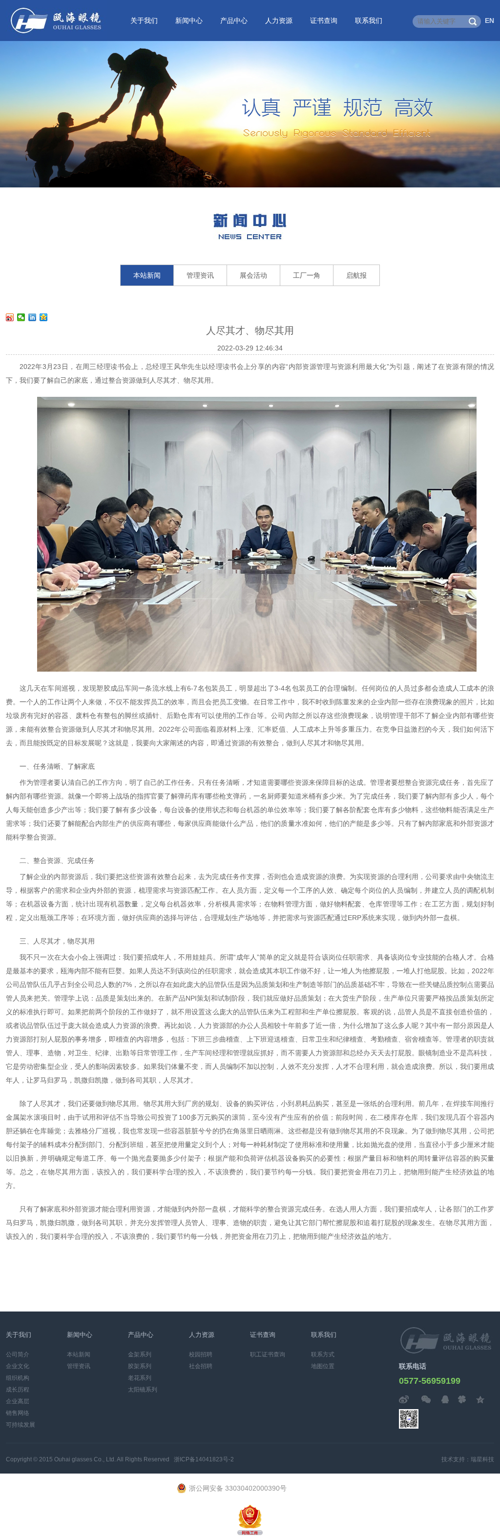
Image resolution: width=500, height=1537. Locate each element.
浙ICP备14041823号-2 (204, 1459)
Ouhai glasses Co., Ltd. (85, 1459)
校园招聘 (200, 1354)
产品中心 (234, 20)
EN (489, 20)
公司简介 (17, 1354)
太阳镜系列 (142, 1389)
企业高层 (17, 1401)
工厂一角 (306, 275)
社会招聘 (200, 1366)
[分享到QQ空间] (44, 317)
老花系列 (139, 1377)
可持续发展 (20, 1424)
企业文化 (17, 1366)
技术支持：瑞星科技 (467, 1459)
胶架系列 (139, 1366)
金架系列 (139, 1354)
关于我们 (144, 20)
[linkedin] (32, 317)
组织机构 (17, 1377)
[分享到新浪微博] (10, 317)
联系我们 (368, 20)
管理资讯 (200, 275)
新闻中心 (189, 20)
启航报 (356, 275)
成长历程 (17, 1389)
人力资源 (278, 20)
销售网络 (17, 1413)
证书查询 (323, 20)
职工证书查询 (267, 1354)
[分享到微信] (21, 317)
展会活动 (253, 275)
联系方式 (322, 1354)
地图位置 (322, 1366)
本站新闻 (147, 275)
